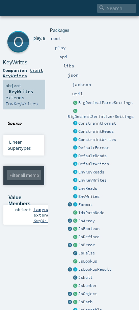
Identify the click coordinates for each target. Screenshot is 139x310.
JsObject (87, 293)
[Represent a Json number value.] (75, 286)
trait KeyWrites (23, 72)
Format (85, 204)
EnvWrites (89, 196)
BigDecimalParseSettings (105, 102)
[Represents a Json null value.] (75, 278)
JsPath (85, 301)
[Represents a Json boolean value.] (75, 229)
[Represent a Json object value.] (75, 294)
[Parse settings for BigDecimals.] (75, 103)
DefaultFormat (93, 147)
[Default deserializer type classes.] (75, 156)
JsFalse (86, 253)
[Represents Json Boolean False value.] (75, 253)
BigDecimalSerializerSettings (100, 116)
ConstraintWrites (97, 139)
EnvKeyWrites (92, 180)
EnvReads (87, 188)
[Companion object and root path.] (70, 302)
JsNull (85, 277)
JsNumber (87, 285)
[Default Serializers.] (75, 164)
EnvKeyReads (91, 172)
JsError (86, 245)
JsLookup (87, 261)
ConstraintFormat (97, 123)
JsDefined (89, 236)
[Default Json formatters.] (75, 148)
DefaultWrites (93, 164)
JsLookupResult (94, 269)
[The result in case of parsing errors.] (75, 245)
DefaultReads (92, 155)
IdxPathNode (91, 212)
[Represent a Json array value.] (75, 221)
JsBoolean (89, 228)
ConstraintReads (96, 131)
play (37, 38)
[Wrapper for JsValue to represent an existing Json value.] (75, 237)
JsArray (86, 221)
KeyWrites (15, 62)
